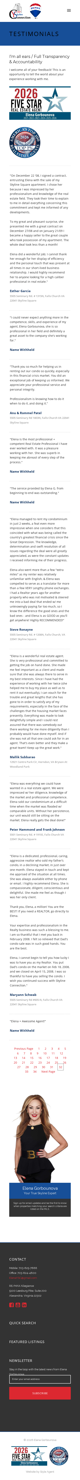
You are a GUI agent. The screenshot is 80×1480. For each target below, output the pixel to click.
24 (48, 1062)
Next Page (48, 1071)
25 (56, 1062)
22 (31, 1062)
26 (64, 1062)
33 (26, 1071)
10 (45, 1053)
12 (61, 1053)
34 (35, 1071)
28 (27, 1067)
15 (31, 1058)
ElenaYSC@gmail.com (23, 1277)
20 (15, 1062)
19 (64, 1058)
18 (56, 1058)
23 (40, 1062)
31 (51, 1067)
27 (19, 1067)
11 (53, 1053)
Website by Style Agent (40, 1471)
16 (40, 1058)
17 (48, 1058)
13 (15, 1058)
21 (23, 1062)
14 (23, 1058)
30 (43, 1067)
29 (35, 1067)
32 (60, 1067)
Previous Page (23, 1049)
